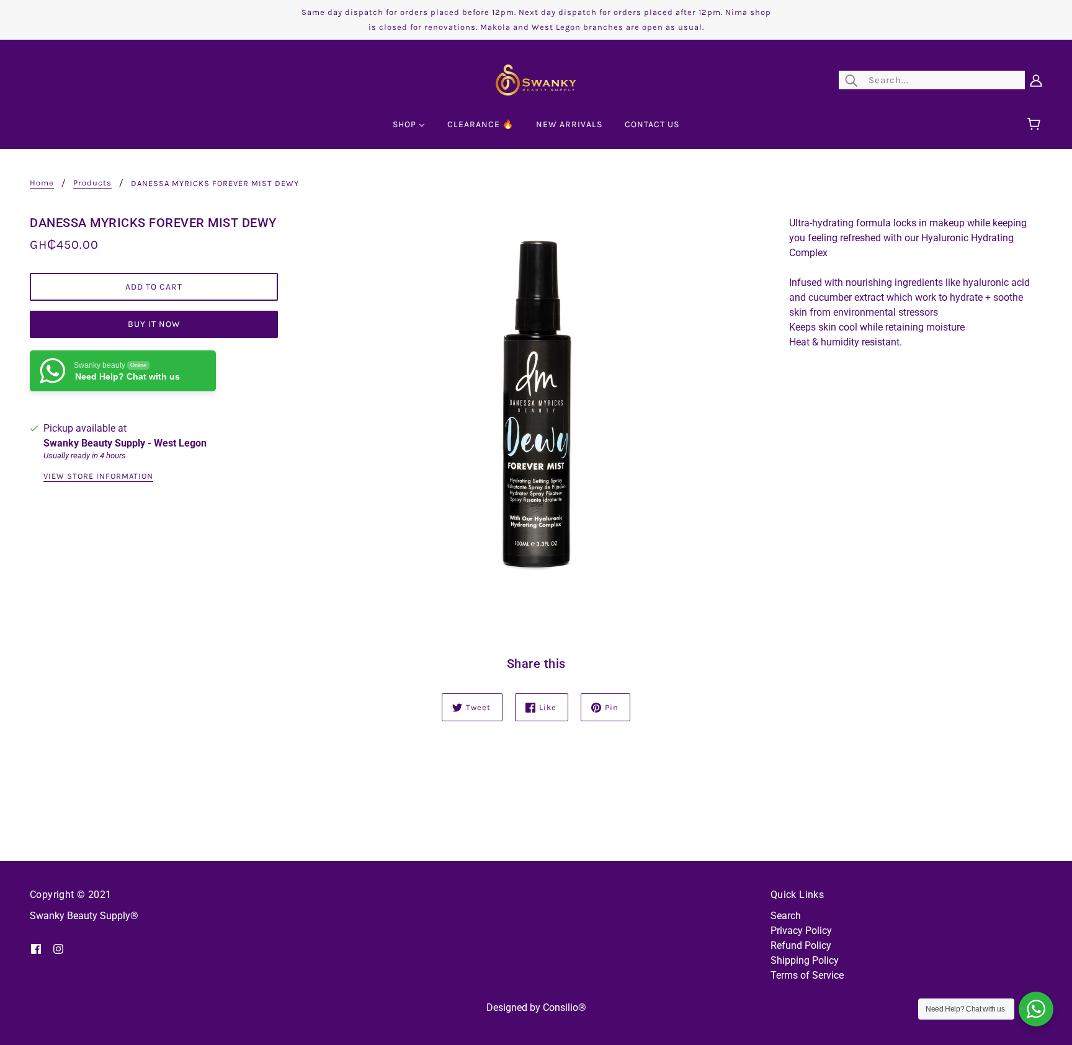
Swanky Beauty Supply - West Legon (125, 443)
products (92, 183)
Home (42, 183)
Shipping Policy (804, 960)
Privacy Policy (801, 930)
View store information (98, 476)
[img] (36, 948)
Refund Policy (800, 945)
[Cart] (1035, 124)
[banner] (536, 79)
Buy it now (154, 324)
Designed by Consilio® (536, 1007)
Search (785, 916)
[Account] (1036, 80)
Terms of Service (807, 975)
